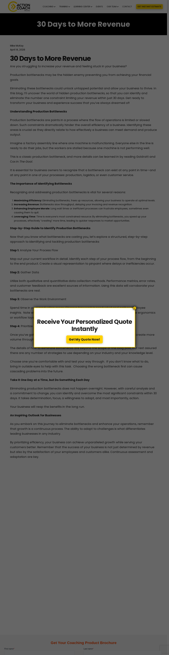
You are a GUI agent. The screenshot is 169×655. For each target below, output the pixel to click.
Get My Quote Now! (84, 339)
